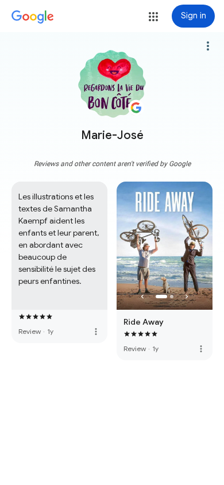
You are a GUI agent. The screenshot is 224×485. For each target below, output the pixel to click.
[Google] (32, 17)
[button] (153, 16)
